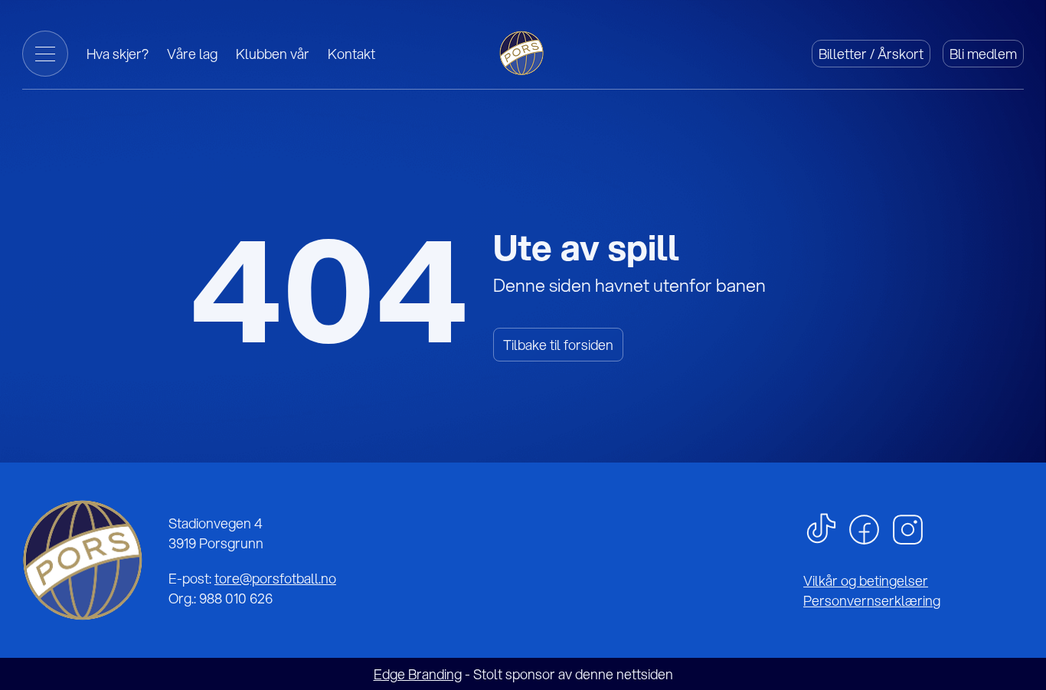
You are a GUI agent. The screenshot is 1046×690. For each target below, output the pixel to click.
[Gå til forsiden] (83, 560)
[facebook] (864, 528)
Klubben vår (272, 54)
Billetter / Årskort (871, 54)
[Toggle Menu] (45, 54)
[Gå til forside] (523, 51)
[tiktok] (821, 527)
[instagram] (908, 528)
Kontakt (351, 54)
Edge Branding (418, 674)
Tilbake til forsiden (558, 345)
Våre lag (192, 54)
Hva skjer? (118, 54)
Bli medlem (983, 54)
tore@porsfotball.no (275, 578)
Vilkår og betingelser (865, 580)
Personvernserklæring (871, 600)
